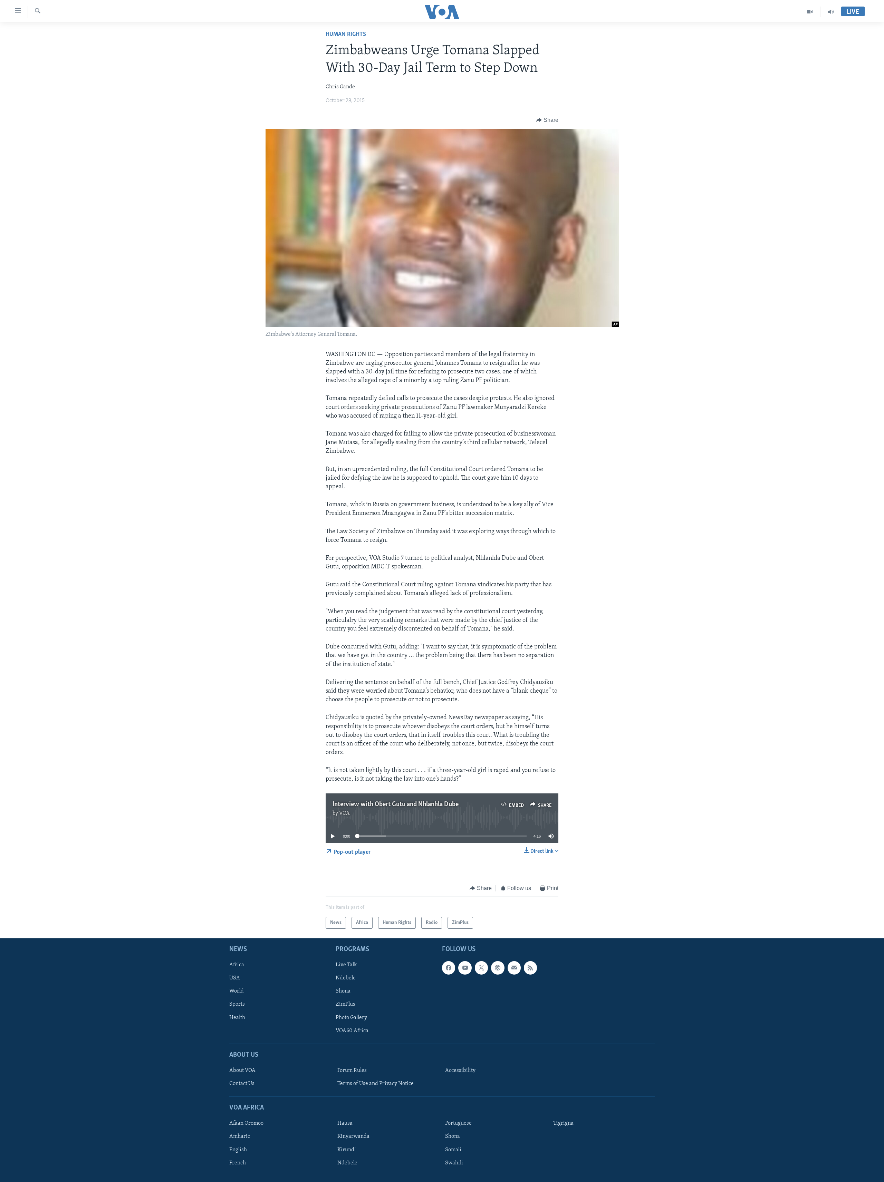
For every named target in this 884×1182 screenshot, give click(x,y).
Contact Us (241, 1083)
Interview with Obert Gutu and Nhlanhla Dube (396, 804)
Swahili (454, 1163)
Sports (237, 1004)
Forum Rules (352, 1070)
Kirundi (346, 1150)
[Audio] (830, 12)
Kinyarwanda (353, 1137)
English (238, 1150)
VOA (344, 813)
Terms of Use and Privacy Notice (375, 1083)
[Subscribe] (514, 968)
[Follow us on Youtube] (464, 968)
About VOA (242, 1070)
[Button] (547, 120)
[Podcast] (497, 968)
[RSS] (530, 968)
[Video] (809, 12)
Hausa (345, 1123)
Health (237, 1017)
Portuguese (458, 1123)
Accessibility (460, 1070)
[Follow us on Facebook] (448, 968)
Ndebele (346, 978)
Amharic (239, 1137)
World (236, 991)
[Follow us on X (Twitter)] (481, 968)
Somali (453, 1150)
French (237, 1163)
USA (234, 978)
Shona (343, 991)
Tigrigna (563, 1123)
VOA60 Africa (352, 1031)
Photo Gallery (351, 1017)
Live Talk (346, 965)
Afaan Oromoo (246, 1123)
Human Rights (346, 34)
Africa (236, 965)
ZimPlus (345, 1004)
